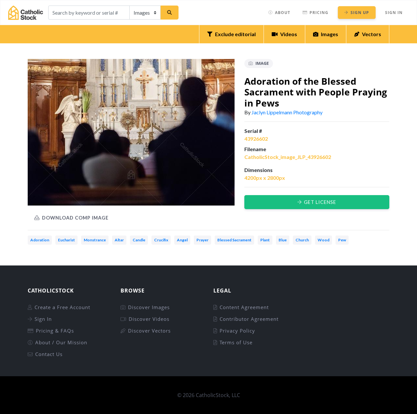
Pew (342, 239)
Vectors (371, 34)
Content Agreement (244, 307)
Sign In (394, 12)
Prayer (202, 239)
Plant (265, 239)
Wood (323, 239)
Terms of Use (236, 342)
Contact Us (49, 354)
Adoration (39, 239)
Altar (119, 239)
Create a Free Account (62, 307)
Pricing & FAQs (55, 330)
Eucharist (66, 239)
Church (302, 239)
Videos (288, 34)
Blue (283, 239)
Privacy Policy (237, 330)
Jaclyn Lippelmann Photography (287, 112)
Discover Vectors (149, 330)
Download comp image (75, 218)
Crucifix (161, 239)
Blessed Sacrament (234, 239)
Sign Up (360, 12)
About (282, 12)
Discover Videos (149, 319)
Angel (182, 239)
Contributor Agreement (249, 319)
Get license (320, 202)
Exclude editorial (235, 34)
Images (329, 34)
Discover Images (149, 307)
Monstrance (95, 239)
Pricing (318, 12)
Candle (139, 239)
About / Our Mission (61, 342)
